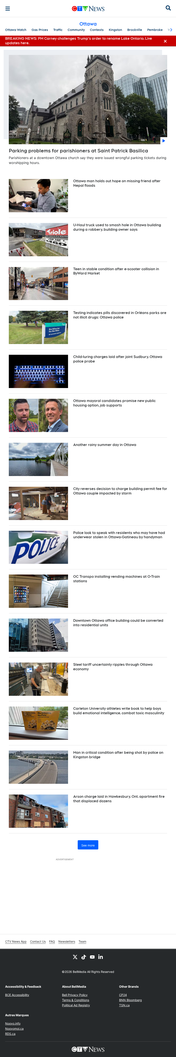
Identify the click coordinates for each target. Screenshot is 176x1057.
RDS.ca (10, 1034)
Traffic (57, 30)
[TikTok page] (83, 956)
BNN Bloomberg (130, 1000)
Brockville (134, 30)
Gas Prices (40, 30)
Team (82, 941)
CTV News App (16, 941)
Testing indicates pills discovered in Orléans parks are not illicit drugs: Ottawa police (119, 315)
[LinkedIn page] (100, 956)
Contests (97, 30)
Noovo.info (12, 1023)
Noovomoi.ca (14, 1028)
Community (76, 30)
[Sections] (7, 8)
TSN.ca (124, 1005)
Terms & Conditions (75, 1000)
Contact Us (38, 941)
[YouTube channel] (92, 956)
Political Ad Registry (76, 1005)
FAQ (52, 941)
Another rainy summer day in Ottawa (104, 445)
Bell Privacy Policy (75, 995)
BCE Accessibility (17, 995)
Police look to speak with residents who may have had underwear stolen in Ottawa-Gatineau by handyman (119, 535)
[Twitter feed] (75, 956)
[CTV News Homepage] (88, 8)
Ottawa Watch (15, 30)
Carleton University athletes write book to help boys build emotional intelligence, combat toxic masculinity (118, 711)
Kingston (115, 30)
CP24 (123, 995)
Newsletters (66, 941)
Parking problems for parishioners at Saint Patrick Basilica (78, 150)
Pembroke (155, 30)
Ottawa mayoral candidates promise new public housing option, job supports (114, 403)
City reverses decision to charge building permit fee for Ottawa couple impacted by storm (120, 491)
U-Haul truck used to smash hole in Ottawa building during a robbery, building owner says (117, 227)
